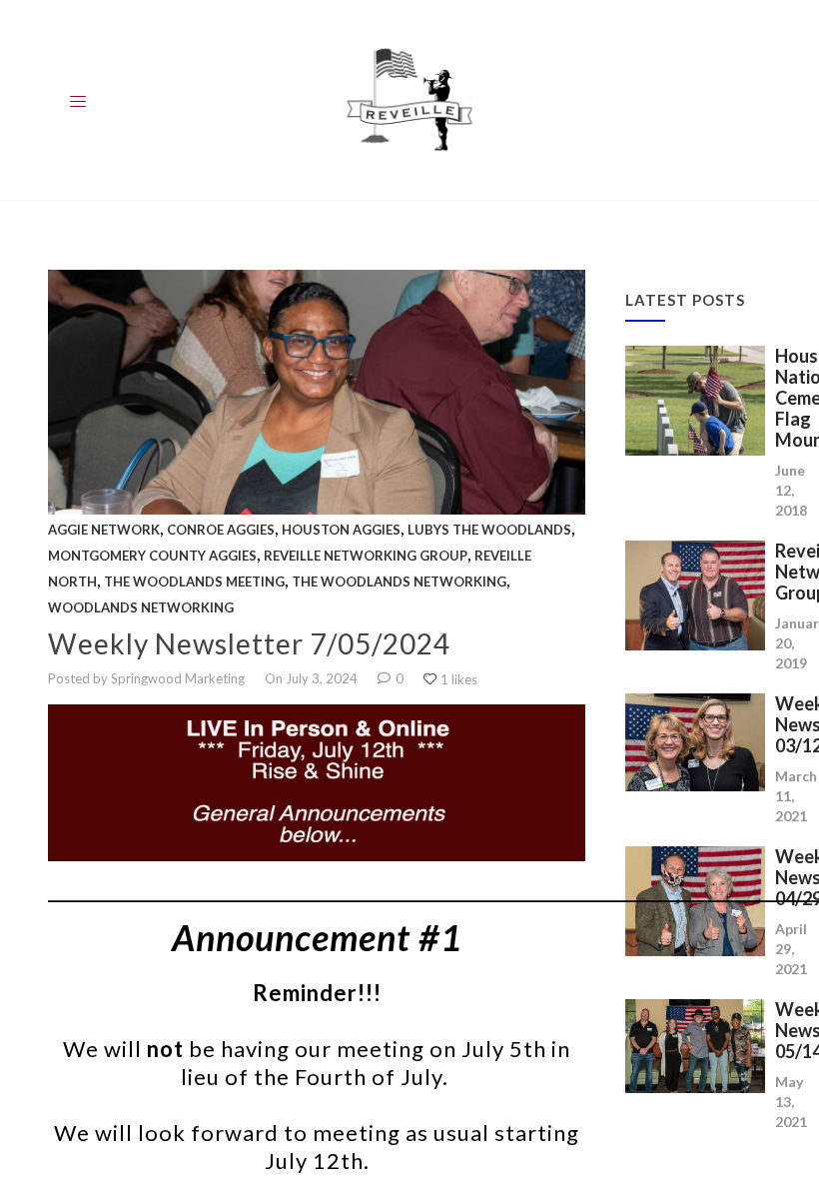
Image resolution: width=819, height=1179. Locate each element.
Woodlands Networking (141, 607)
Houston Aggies (341, 530)
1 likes (458, 679)
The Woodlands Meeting (194, 582)
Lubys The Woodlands (489, 530)
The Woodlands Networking (399, 582)
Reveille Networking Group (365, 556)
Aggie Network (104, 530)
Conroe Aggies (221, 530)
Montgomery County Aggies (152, 556)
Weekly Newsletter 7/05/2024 (249, 643)
